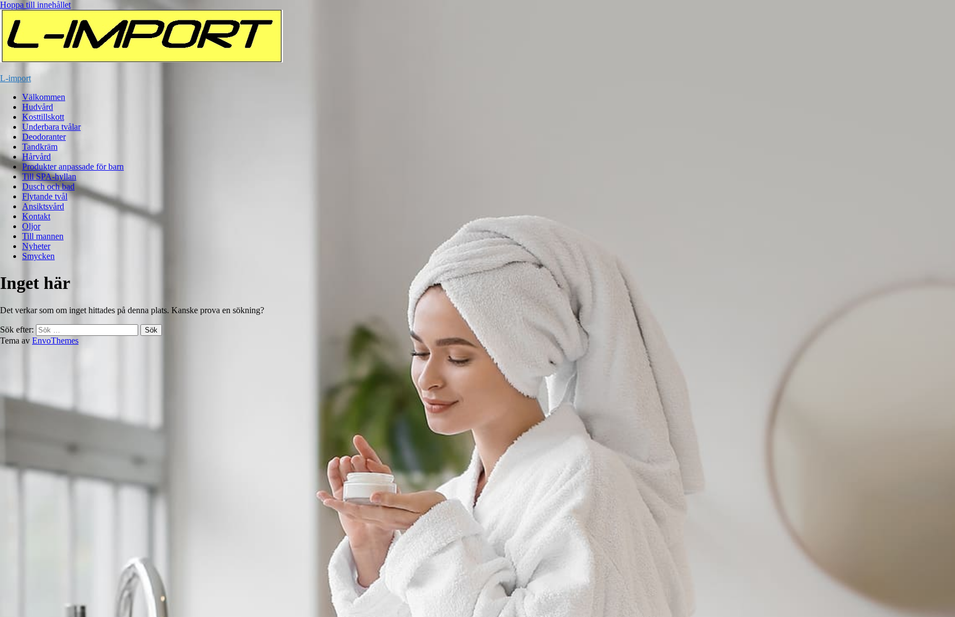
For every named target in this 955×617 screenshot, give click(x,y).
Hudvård (37, 107)
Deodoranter (44, 136)
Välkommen (43, 97)
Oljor (31, 226)
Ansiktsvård (43, 206)
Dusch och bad (48, 186)
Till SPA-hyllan (49, 176)
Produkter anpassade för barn (73, 166)
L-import (15, 78)
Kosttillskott (43, 117)
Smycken (38, 256)
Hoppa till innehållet (35, 4)
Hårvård (36, 156)
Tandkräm (39, 146)
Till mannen (43, 236)
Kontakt (36, 216)
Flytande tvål (44, 196)
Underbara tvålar (51, 126)
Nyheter (36, 246)
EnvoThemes (55, 340)
